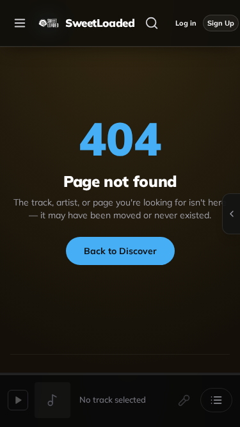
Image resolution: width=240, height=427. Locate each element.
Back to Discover (120, 251)
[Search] (152, 23)
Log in (185, 23)
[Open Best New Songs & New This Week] (231, 213)
